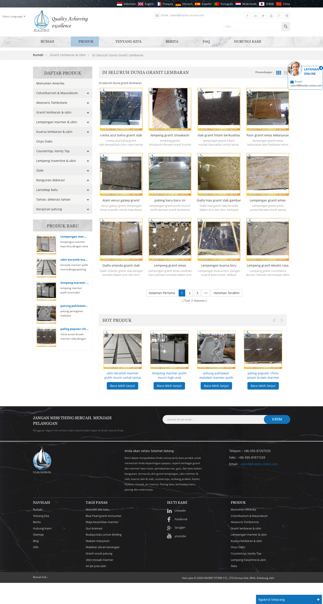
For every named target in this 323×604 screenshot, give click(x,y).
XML (36, 547)
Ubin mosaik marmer (99, 560)
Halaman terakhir (227, 293)
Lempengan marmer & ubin (56, 122)
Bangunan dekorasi (50, 180)
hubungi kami (247, 41)
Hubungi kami (42, 528)
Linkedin (180, 510)
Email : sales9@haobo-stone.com (182, 15)
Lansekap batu (47, 190)
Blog (36, 541)
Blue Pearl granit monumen (104, 516)
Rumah (47, 41)
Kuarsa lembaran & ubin (54, 132)
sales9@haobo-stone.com (259, 464)
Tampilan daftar (286, 73)
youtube (180, 536)
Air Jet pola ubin (96, 566)
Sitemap (38, 534)
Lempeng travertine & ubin (56, 161)
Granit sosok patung (99, 553)
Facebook (181, 519)
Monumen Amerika (50, 83)
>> (206, 293)
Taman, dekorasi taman (53, 199)
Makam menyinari (97, 541)
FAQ (206, 41)
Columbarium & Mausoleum (57, 93)
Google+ (180, 527)
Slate (40, 170)
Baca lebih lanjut (122, 386)
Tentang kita (128, 41)
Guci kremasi (94, 528)
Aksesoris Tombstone (51, 103)
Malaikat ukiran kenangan (103, 547)
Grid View (278, 73)
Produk (85, 41)
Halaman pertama (162, 293)
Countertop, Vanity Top (53, 151)
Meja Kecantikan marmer (102, 522)
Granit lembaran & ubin (53, 112)
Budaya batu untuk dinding (104, 534)
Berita (172, 41)
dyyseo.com (282, 578)
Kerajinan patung (49, 209)
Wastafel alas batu (97, 509)
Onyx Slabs (44, 141)
